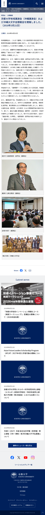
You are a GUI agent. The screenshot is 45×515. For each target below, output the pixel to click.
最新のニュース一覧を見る (22, 445)
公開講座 (10, 15)
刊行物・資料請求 (22, 487)
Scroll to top (42, 512)
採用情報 (22, 491)
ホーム (3, 9)
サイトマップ (11, 500)
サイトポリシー (33, 500)
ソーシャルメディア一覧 (23, 464)
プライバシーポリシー (22, 500)
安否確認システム (16, 505)
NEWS (8, 9)
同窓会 (3, 15)
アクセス (22, 495)
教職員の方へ (30, 505)
